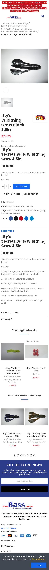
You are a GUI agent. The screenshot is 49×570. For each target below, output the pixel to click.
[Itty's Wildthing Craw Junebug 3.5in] (12, 417)
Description (7, 231)
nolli (3, 213)
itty (43, 210)
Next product (46, 29)
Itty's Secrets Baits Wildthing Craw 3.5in (12, 440)
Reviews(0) (6, 319)
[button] (15, 455)
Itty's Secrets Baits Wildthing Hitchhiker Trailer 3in (13, 379)
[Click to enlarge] (5, 90)
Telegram (32, 218)
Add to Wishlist (31, 194)
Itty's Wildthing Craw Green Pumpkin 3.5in (36, 434)
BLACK (10, 210)
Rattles (36, 374)
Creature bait (20, 210)
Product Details (9, 312)
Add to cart (21, 186)
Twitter (16, 218)
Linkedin (26, 218)
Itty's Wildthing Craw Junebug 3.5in (12, 434)
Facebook (11, 218)
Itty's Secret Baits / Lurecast (21, 206)
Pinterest (21, 218)
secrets (16, 213)
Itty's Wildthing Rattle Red (36, 369)
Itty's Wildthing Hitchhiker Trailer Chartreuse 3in (12, 371)
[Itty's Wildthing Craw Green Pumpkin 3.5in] (36, 417)
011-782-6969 (8, 528)
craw (29, 210)
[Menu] (2, 17)
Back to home (42, 29)
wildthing (37, 210)
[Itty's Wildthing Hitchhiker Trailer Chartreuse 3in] (12, 352)
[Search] (37, 17)
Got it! (38, 565)
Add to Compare (12, 194)
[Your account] (46, 17)
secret (9, 213)
